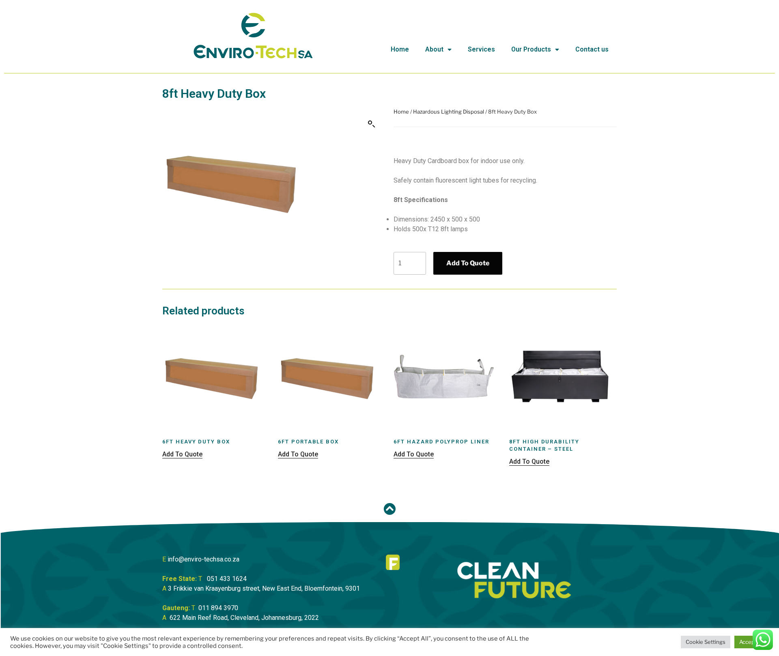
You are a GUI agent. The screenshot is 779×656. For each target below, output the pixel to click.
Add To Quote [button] (182, 454)
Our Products (531, 49)
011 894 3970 (218, 608)
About (434, 49)
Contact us (592, 49)
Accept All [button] (751, 642)
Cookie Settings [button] (705, 642)
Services (481, 49)
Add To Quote (467, 263)
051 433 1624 (227, 579)
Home (400, 49)
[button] (371, 124)
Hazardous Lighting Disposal (448, 111)
